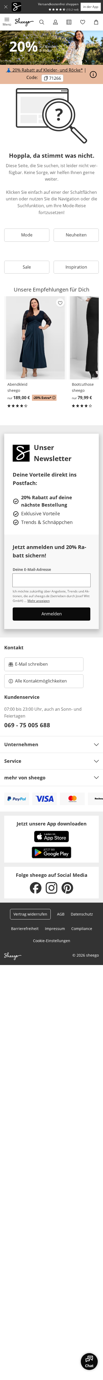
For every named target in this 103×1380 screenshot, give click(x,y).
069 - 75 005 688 (27, 725)
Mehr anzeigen (38, 601)
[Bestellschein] (69, 22)
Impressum (55, 928)
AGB (60, 914)
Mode (26, 235)
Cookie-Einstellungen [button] (51, 940)
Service (12, 761)
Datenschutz (82, 914)
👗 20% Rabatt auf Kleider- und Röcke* (44, 70)
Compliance (81, 928)
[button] (7, 22)
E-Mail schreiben (28, 665)
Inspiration (76, 267)
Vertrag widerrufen (30, 914)
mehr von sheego (24, 777)
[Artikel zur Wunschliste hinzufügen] (60, 302)
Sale (27, 267)
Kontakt (14, 647)
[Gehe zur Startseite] (24, 22)
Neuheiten (76, 235)
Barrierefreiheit (25, 928)
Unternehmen (21, 744)
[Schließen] (6, 7)
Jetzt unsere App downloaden (52, 823)
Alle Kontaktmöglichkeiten (41, 681)
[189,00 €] (35, 337)
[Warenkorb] (96, 22)
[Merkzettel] (83, 22)
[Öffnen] (93, 74)
